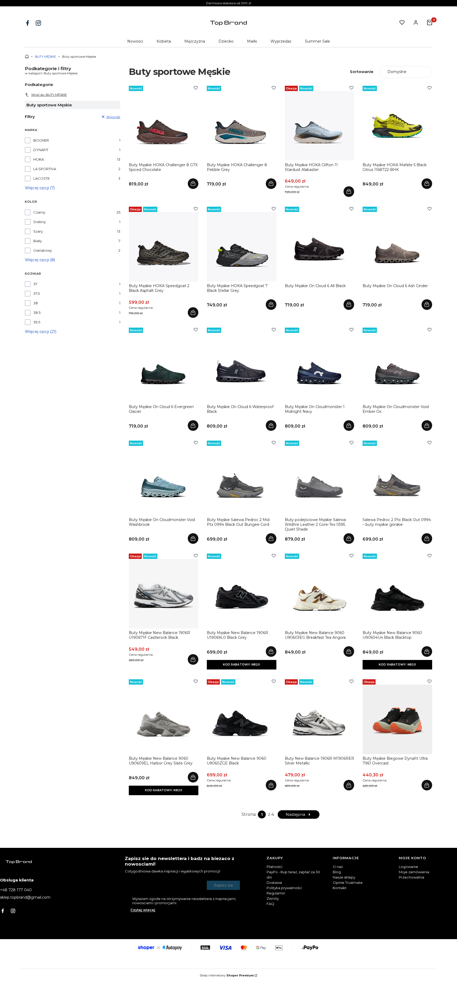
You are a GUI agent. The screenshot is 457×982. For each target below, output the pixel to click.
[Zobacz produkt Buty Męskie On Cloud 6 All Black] (349, 304)
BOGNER (41, 140)
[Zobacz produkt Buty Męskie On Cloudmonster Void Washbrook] (193, 538)
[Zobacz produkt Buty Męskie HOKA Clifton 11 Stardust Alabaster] (349, 191)
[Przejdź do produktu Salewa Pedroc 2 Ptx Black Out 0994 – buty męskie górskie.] (397, 480)
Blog (337, 872)
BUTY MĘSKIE (45, 56)
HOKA (38, 159)
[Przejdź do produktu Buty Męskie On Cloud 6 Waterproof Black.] (241, 367)
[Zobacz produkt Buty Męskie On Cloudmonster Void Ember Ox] (427, 425)
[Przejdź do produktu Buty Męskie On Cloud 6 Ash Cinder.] (397, 247)
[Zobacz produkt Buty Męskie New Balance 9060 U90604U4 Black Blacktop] (427, 651)
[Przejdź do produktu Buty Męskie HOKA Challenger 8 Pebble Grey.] (241, 126)
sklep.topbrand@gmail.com (25, 897)
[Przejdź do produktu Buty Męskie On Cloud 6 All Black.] (319, 247)
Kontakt (339, 888)
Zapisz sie (223, 885)
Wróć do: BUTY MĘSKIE (49, 95)
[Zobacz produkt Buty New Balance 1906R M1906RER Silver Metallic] (349, 785)
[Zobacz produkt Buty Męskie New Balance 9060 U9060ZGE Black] (271, 785)
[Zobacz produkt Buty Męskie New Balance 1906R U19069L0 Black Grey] (271, 651)
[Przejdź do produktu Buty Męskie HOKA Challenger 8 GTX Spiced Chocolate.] (163, 126)
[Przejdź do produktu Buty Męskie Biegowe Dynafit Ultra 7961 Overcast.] (397, 719)
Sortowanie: (361, 72)
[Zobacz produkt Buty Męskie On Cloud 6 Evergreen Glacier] (193, 425)
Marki (252, 41)
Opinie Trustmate (348, 882)
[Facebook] (28, 23)
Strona (248, 814)
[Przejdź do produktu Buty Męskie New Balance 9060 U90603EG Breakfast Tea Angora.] (319, 593)
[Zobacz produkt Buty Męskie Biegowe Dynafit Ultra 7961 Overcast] (427, 785)
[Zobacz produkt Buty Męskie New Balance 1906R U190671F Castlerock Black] (193, 659)
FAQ (270, 904)
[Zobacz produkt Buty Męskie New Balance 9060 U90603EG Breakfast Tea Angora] (349, 651)
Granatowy (42, 250)
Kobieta (164, 41)
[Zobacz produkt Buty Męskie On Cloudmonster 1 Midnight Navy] (349, 425)
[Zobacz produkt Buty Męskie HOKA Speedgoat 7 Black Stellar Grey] (271, 304)
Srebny (39, 222)
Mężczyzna (194, 41)
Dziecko (226, 41)
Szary (38, 231)
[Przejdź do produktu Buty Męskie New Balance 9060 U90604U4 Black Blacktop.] (397, 593)
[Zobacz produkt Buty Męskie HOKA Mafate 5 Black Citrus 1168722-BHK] (427, 183)
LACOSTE (41, 178)
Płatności (274, 867)
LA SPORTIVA (44, 169)
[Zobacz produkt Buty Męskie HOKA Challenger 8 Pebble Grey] (271, 183)
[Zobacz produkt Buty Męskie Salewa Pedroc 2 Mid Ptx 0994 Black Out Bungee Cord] (271, 538)
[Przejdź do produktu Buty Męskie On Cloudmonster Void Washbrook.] (163, 480)
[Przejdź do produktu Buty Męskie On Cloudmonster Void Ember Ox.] (397, 367)
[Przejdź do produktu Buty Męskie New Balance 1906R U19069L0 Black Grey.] (241, 593)
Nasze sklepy (344, 877)
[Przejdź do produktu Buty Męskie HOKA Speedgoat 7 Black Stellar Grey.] (241, 247)
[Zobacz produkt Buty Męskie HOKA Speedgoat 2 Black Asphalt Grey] (193, 312)
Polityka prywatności (284, 888)
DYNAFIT (40, 150)
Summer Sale (317, 41)
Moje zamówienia (414, 872)
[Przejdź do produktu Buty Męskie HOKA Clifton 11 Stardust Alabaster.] (319, 126)
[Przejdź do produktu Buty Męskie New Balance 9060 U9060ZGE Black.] (241, 719)
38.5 (36, 312)
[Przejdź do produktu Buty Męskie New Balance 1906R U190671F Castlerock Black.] (163, 593)
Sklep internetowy (227, 975)
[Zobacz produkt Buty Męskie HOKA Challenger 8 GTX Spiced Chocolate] (193, 183)
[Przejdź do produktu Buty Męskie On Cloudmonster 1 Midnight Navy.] (319, 367)
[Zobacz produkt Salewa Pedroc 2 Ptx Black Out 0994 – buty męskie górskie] (427, 538)
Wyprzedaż (281, 41)
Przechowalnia (411, 877)
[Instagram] (39, 23)
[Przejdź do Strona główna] (27, 56)
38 (35, 303)
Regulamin (276, 893)
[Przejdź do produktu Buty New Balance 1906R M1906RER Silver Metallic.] (319, 719)
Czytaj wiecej (142, 910)
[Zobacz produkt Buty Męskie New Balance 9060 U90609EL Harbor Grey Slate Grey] (193, 777)
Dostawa (274, 882)
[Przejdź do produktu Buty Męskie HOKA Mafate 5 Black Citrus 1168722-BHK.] (397, 126)
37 (35, 284)
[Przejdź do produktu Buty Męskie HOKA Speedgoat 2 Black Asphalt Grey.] (163, 247)
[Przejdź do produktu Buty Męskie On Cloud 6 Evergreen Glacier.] (163, 367)
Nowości (135, 41)
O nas (337, 867)
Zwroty (273, 898)
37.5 (36, 293)
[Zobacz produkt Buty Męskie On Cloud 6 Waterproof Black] (271, 425)
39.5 (36, 322)
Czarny (39, 212)
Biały (37, 241)
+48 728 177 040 (16, 890)
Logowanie (408, 867)
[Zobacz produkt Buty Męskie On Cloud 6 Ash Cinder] (427, 304)
